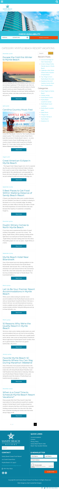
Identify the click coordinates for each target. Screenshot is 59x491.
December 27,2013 (8, 388)
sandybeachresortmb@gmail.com (11, 465)
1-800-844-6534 (52, 488)
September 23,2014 (8, 253)
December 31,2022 (8, 53)
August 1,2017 (6, 157)
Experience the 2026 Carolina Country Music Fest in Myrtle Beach (47, 83)
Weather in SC (45, 121)
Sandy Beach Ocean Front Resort (7, 8)
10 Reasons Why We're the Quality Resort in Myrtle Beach (17, 326)
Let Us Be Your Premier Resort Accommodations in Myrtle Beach (19, 291)
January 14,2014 (7, 354)
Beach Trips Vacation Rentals (39, 446)
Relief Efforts (44, 112)
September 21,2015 (8, 187)
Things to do (44, 114)
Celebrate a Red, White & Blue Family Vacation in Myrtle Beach (47, 72)
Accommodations (36, 437)
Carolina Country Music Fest (18, 109)
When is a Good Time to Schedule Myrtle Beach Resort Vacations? (19, 394)
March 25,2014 (6, 285)
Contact (33, 439)
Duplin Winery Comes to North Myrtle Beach (16, 226)
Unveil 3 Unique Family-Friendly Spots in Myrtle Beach (47, 66)
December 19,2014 (8, 221)
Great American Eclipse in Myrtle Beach (16, 161)
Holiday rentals (45, 95)
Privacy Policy (35, 441)
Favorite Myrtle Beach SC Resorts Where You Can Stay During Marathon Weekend (18, 360)
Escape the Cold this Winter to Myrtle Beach (17, 58)
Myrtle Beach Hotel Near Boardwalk (16, 258)
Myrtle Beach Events (47, 97)
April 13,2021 (6, 106)
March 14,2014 (6, 320)
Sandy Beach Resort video (38, 443)
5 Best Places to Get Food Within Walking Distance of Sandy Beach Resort (17, 193)
